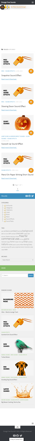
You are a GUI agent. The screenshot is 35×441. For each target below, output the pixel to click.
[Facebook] (29, 196)
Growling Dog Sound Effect (9, 380)
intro (20, 242)
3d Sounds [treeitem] (9, 205)
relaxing (25, 244)
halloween (4, 242)
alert (2, 231)
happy (8, 242)
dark (29, 233)
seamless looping (5, 247)
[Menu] (32, 2)
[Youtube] (26, 196)
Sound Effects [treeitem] (10, 219)
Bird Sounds (14, 355)
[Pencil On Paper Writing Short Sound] (17, 160)
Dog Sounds (14, 377)
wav (6, 249)
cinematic (20, 233)
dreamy (8, 236)
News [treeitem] (8, 217)
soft (10, 247)
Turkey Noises (5, 357)
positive (18, 244)
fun (20, 239)
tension (22, 247)
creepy (25, 233)
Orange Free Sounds (8, 2)
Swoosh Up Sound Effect (12, 144)
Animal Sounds (5, 355)
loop (26, 241)
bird (4, 233)
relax (21, 244)
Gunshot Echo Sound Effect (9, 334)
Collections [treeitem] (9, 210)
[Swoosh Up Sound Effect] (17, 122)
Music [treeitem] (8, 214)
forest (17, 236)
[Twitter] (32, 196)
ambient (14, 231)
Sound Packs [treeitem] (10, 221)
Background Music (6, 310)
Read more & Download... (9, 79)
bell (2, 233)
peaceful (14, 244)
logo (22, 242)
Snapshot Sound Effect (11, 75)
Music (14, 310)
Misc (2, 71)
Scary (30, 244)
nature (4, 244)
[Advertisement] (17, 28)
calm (9, 233)
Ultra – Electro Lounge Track (9, 312)
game (26, 239)
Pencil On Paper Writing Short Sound (17, 174)
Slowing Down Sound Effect (13, 106)
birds (7, 233)
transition (27, 247)
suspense (17, 247)
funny (22, 239)
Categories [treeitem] (9, 208)
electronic (13, 236)
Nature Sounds (5, 400)
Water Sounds (24, 400)
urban (31, 247)
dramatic (3, 236)
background (27, 231)
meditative (30, 242)
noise (10, 244)
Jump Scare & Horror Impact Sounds (13, 136)
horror (12, 242)
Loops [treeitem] (8, 212)
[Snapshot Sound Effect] (17, 60)
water (2, 249)
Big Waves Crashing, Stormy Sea (10, 402)
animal (20, 231)
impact (16, 242)
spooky (13, 247)
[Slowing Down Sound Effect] (17, 91)
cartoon (13, 233)
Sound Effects (10, 71)
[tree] (17, 213)
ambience (7, 231)
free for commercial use (14, 237)
